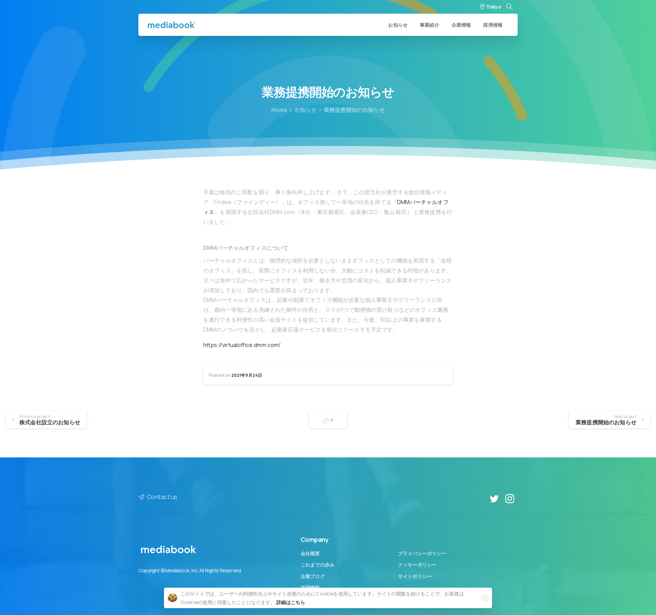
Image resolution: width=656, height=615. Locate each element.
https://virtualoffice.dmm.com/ (242, 345)
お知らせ (306, 109)
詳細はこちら (290, 602)
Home (279, 109)
